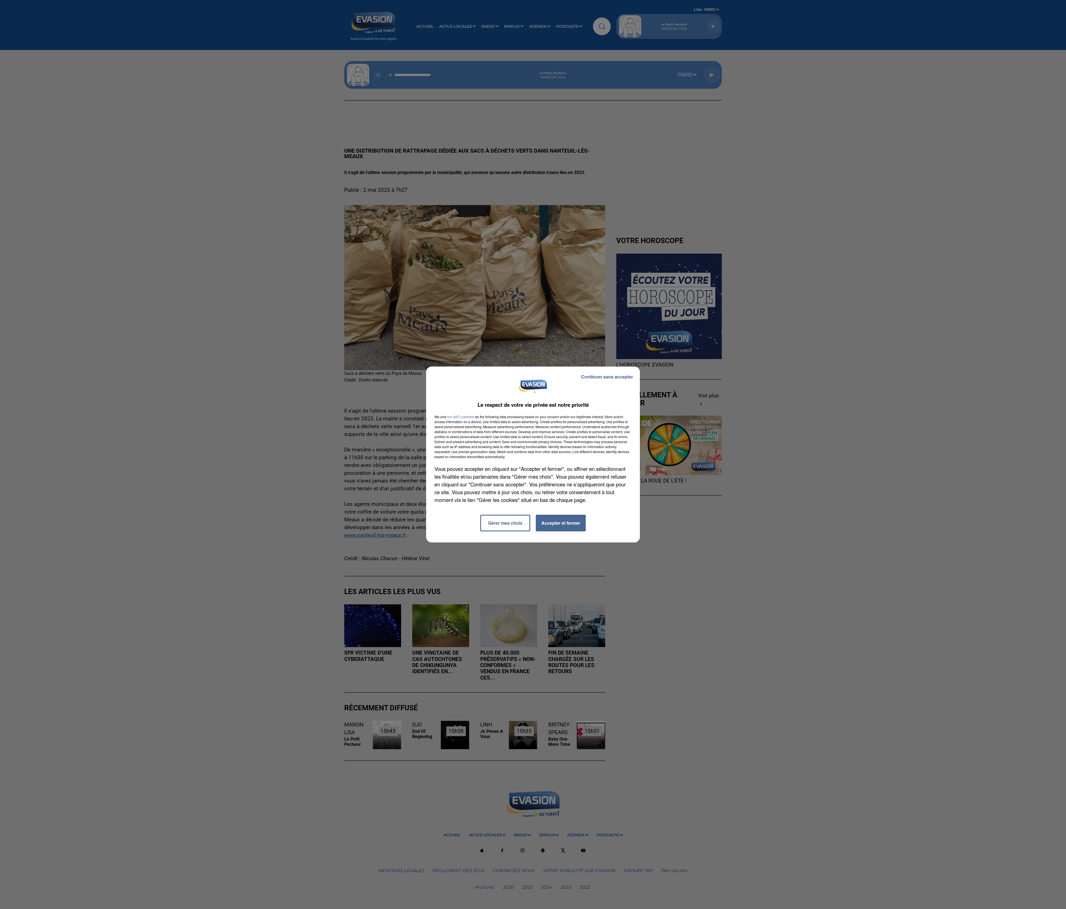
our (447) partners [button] (460, 416)
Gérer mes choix (505, 523)
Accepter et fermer (560, 523)
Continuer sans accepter (607, 376)
